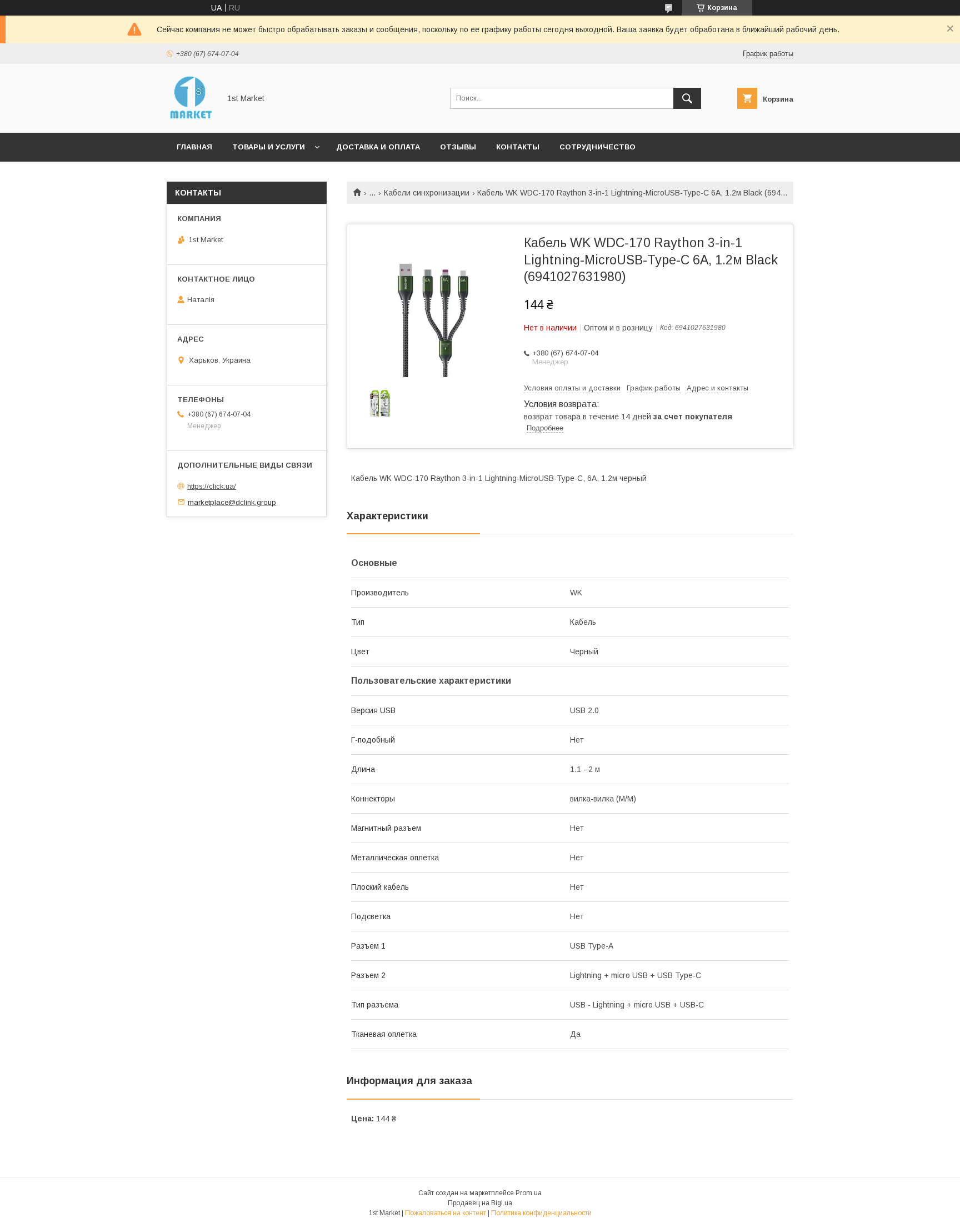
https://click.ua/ (211, 486)
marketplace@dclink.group (232, 502)
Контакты (517, 147)
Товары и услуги (268, 147)
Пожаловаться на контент (445, 1213)
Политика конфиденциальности (541, 1213)
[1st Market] (190, 118)
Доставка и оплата (378, 147)
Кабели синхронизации (426, 192)
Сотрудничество (597, 147)
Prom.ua (529, 1193)
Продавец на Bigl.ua (480, 1203)
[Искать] (687, 98)
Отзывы (458, 147)
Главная (194, 147)
